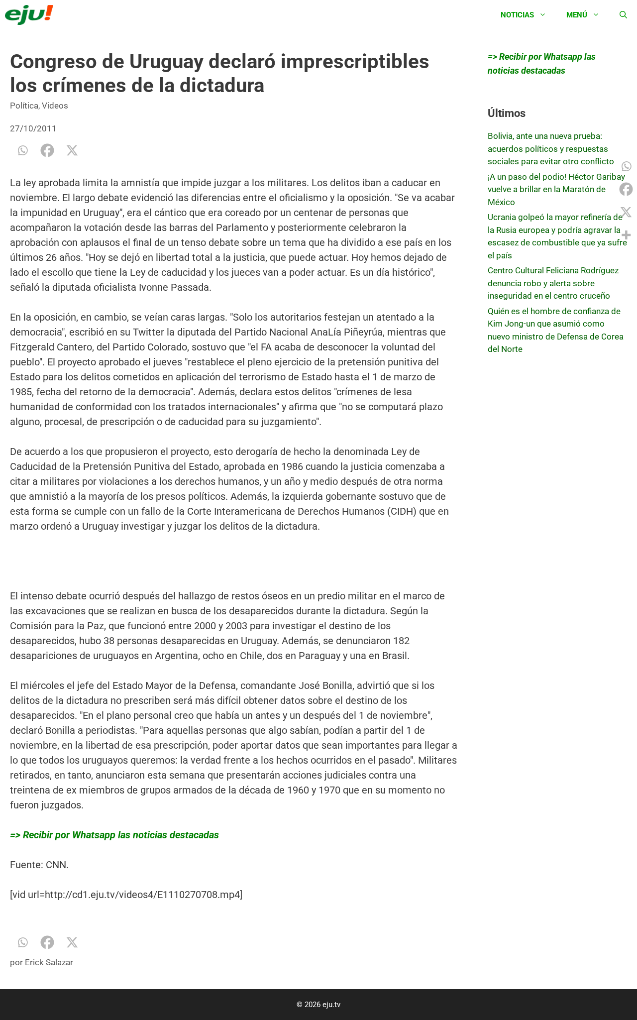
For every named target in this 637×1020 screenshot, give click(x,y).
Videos (55, 106)
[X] (72, 150)
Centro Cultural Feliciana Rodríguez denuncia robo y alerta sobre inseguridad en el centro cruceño (553, 283)
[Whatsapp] (22, 150)
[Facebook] (47, 150)
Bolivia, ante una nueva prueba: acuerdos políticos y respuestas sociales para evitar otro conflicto (551, 148)
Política (24, 106)
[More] (626, 235)
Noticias (517, 14)
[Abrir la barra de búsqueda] (623, 15)
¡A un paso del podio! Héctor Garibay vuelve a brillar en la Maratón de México (556, 189)
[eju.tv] (31, 15)
